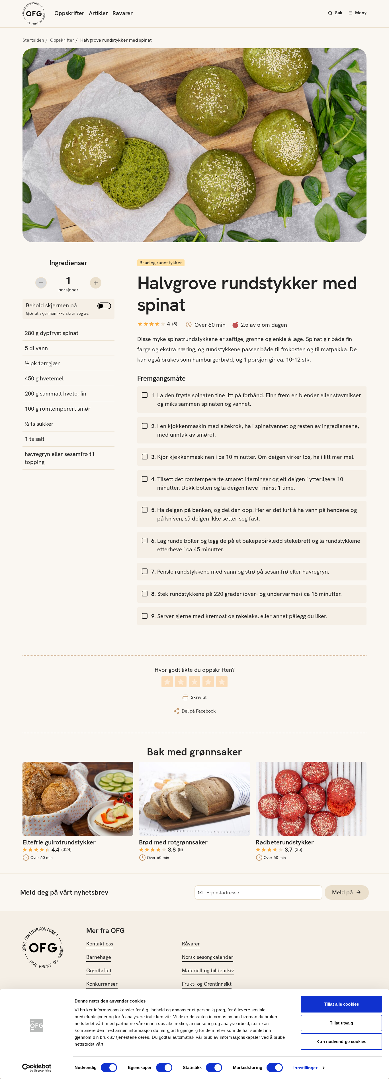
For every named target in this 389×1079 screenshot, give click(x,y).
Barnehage (98, 957)
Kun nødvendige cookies (341, 1041)
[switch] (164, 1067)
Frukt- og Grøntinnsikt (207, 984)
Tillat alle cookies (341, 1004)
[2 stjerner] (181, 681)
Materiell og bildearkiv (208, 970)
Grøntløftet (98, 970)
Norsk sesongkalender (207, 957)
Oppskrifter (69, 13)
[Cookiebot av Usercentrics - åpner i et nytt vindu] (37, 1068)
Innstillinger (305, 1067)
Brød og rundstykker (161, 263)
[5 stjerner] (222, 681)
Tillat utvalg (341, 1022)
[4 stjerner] (208, 681)
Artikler (98, 13)
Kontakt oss (99, 943)
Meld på (342, 892)
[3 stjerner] (194, 681)
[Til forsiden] (33, 13)
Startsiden (33, 40)
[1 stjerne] (167, 681)
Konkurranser (102, 984)
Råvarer (122, 13)
